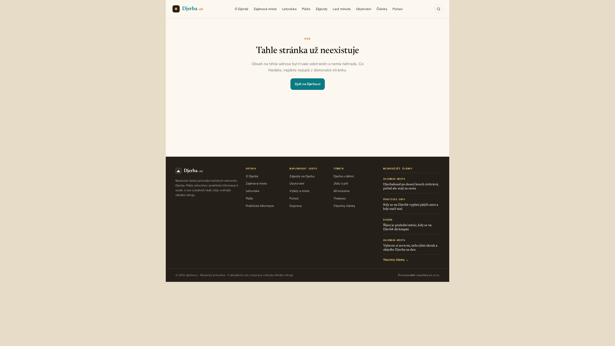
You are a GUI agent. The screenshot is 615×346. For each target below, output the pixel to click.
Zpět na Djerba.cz (307, 84)
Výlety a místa (299, 191)
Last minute (342, 9)
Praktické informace (260, 206)
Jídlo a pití (340, 183)
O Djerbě (241, 9)
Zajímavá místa (265, 9)
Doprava (295, 206)
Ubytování (363, 9)
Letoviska (289, 9)
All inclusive (341, 191)
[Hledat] (438, 9)
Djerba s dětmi (343, 176)
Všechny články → (396, 260)
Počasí (397, 9)
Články (381, 9)
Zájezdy (321, 9)
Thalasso (339, 198)
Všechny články (344, 206)
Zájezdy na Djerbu (302, 176)
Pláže (306, 9)
